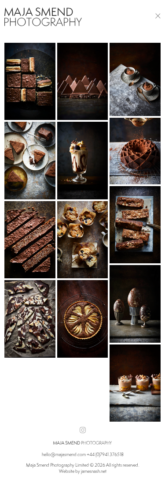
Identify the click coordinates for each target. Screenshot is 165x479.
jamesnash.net (93, 471)
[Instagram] (83, 430)
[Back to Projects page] (158, 15)
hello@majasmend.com (64, 454)
